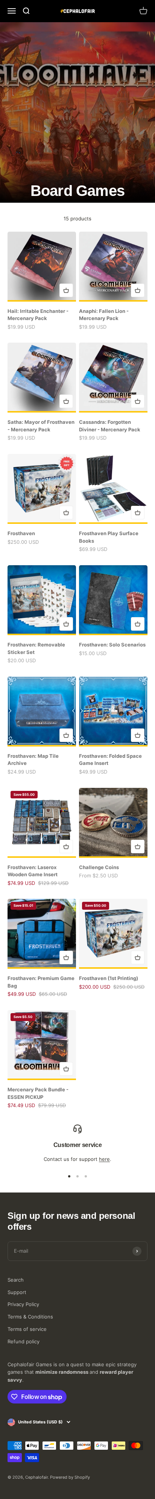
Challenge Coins (99, 867)
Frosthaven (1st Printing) (108, 978)
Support (17, 1292)
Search (16, 1280)
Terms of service (27, 1329)
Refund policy (24, 1341)
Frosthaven (21, 533)
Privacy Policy (23, 1304)
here (104, 1159)
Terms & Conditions (30, 1317)
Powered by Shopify (70, 1477)
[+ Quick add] (66, 290)
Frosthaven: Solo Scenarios (112, 645)
